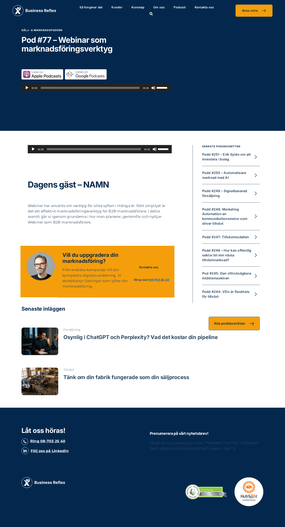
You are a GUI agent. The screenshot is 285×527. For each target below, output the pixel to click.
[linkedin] (25, 450)
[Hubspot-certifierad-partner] (249, 479)
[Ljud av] (153, 88)
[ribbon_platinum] (206, 486)
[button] (151, 13)
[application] (95, 88)
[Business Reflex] (34, 7)
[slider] (162, 87)
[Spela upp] (27, 88)
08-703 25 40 (159, 280)
